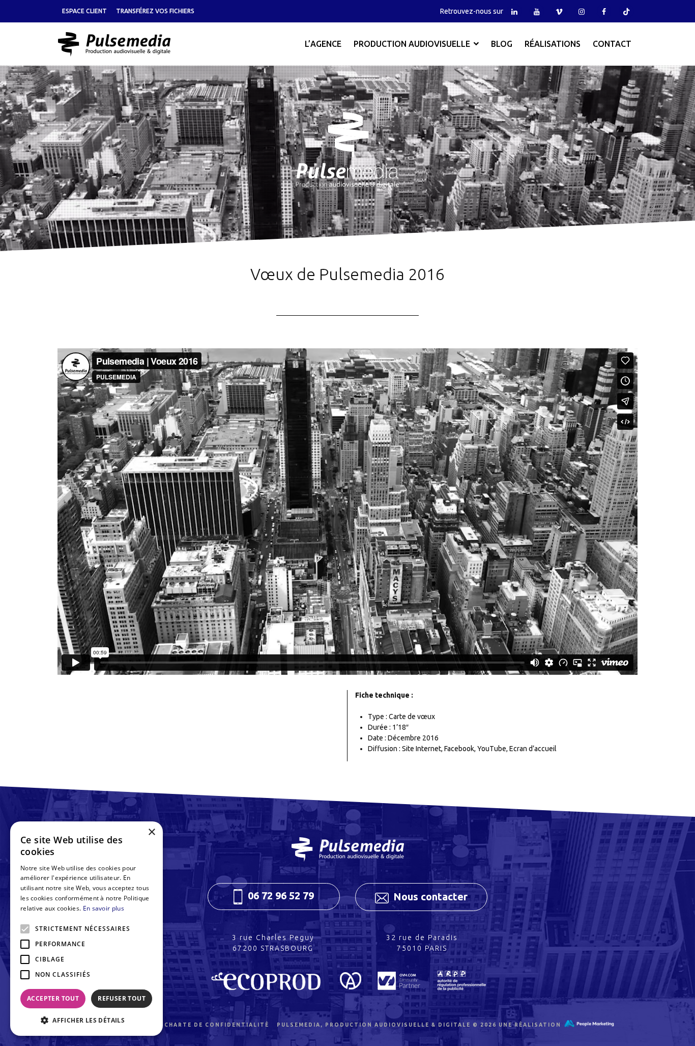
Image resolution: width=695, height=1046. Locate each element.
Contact (612, 43)
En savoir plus (103, 908)
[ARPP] (461, 986)
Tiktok (626, 11)
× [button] (151, 832)
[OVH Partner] (399, 986)
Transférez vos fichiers (155, 11)
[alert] (86, 928)
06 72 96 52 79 (279, 895)
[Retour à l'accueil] (113, 44)
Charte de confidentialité (216, 1025)
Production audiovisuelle (412, 43)
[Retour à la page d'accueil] (347, 849)
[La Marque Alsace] (350, 986)
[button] (86, 1020)
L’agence (323, 43)
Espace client (84, 11)
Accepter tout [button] (53, 998)
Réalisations (553, 43)
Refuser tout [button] (122, 998)
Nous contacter (429, 896)
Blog (501, 43)
